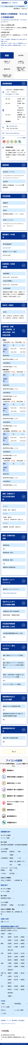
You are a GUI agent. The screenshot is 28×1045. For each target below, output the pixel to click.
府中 (9, 510)
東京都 (22, 947)
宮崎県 (22, 989)
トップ (2, 6)
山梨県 (16, 957)
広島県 (9, 976)
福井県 (9, 957)
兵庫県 (16, 966)
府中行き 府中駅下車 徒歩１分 (13, 519)
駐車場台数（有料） (8, 552)
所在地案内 (21, 1020)
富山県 (16, 953)
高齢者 (11, 858)
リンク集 (3, 1013)
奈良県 (22, 966)
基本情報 (20, 55)
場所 (19, 851)
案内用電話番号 (7, 244)
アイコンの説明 (21, 138)
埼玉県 (9, 947)
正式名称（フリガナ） (9, 172)
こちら (18, 764)
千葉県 (16, 947)
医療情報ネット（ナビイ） (10, 3)
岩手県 (16, 937)
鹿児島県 (10, 993)
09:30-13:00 (6, 277)
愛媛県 (22, 980)
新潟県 (9, 953)
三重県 (9, 963)
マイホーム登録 (5, 1007)
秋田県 (9, 940)
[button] (14, 165)
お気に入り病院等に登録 (7, 25)
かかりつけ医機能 (13, 869)
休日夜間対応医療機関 (21, 845)
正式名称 (5, 181)
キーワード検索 (5, 838)
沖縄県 (9, 996)
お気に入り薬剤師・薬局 (7, 913)
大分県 (16, 989)
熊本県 (9, 989)
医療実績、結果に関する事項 (7, 76)
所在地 (5, 210)
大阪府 (9, 966)
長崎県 (22, 986)
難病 (19, 865)
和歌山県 (10, 970)
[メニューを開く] (25, 2)
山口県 (16, 976)
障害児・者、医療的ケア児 (16, 861)
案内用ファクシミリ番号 (10, 251)
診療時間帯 (6, 273)
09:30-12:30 (6, 285)
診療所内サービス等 (21, 62)
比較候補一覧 (18, 880)
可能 (4, 637)
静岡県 (16, 960)
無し (4, 659)
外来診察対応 (6, 363)
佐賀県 (16, 986)
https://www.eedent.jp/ (12, 133)
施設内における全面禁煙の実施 (11, 706)
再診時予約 (6, 355)
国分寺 (10, 517)
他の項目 (11, 873)
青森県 (9, 937)
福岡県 (9, 986)
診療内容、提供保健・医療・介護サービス (21, 69)
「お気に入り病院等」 (21, 27)
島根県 (16, 973)
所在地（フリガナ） (8, 220)
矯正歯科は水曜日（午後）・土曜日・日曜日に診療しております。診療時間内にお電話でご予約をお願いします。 (14, 294)
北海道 (9, 934)
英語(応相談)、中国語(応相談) (11, 615)
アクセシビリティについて (8, 1023)
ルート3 (5, 523)
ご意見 (3, 1003)
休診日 (5, 312)
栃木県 (16, 943)
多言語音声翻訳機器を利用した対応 (13, 633)
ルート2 (5, 514)
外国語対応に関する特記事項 (11, 611)
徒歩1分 (14, 510)
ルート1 (5, 506)
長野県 (22, 957)
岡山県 (22, 973)
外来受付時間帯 (7, 281)
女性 (10, 865)
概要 (7, 55)
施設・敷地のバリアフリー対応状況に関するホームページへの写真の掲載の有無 (13, 665)
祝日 (4, 316)
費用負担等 (7, 69)
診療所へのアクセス (7, 62)
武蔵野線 (5, 527)
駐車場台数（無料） (8, 560)
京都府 (22, 963)
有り (4, 549)
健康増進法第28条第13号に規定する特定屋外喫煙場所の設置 (13, 715)
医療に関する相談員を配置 (10, 738)
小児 (19, 858)
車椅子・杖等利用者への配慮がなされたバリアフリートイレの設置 (13, 676)
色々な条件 (21, 905)
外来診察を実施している (10, 367)
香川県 (16, 980)
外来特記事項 (6, 288)
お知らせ (3, 1010)
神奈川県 (10, 950)
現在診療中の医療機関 (7, 845)
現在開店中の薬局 (6, 898)
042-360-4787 (13, 126)
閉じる (14, 751)
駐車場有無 (6, 545)
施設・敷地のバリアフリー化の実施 (13, 655)
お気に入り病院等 (6, 880)
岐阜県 (9, 960)
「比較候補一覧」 (16, 35)
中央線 (5, 517)
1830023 (5, 207)
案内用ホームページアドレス (11, 589)
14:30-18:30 (14, 277)
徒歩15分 (17, 527)
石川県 (22, 953)
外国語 (11, 855)
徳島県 (9, 980)
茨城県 (9, 943)
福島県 (22, 940)
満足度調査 (18, 1003)
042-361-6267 (7, 255)
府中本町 (11, 527)
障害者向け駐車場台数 (9, 567)
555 (4, 564)
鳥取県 (9, 973)
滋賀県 (16, 963)
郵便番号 (5, 203)
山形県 (16, 940)
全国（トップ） (5, 921)
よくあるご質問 (19, 1010)
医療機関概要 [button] (7, 83)
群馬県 (22, 943)
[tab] (7, 55)
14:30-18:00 (14, 285)
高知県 (9, 983)
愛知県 (22, 960)
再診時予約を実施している (10, 359)
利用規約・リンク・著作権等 (9, 1020)
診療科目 (11, 851)
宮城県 (22, 937)
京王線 (5, 510)
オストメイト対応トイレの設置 (11, 684)
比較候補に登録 (5, 32)
